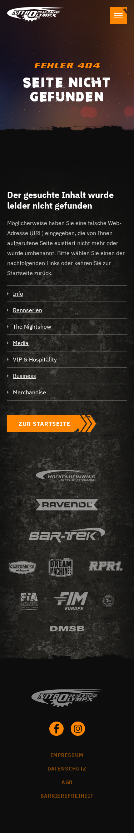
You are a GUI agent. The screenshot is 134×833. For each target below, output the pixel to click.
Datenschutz (67, 768)
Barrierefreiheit (67, 796)
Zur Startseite (44, 423)
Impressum (67, 755)
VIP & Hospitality (35, 359)
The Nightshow (32, 326)
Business (24, 375)
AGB (67, 782)
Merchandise (29, 392)
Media (21, 342)
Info (18, 293)
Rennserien (27, 310)
